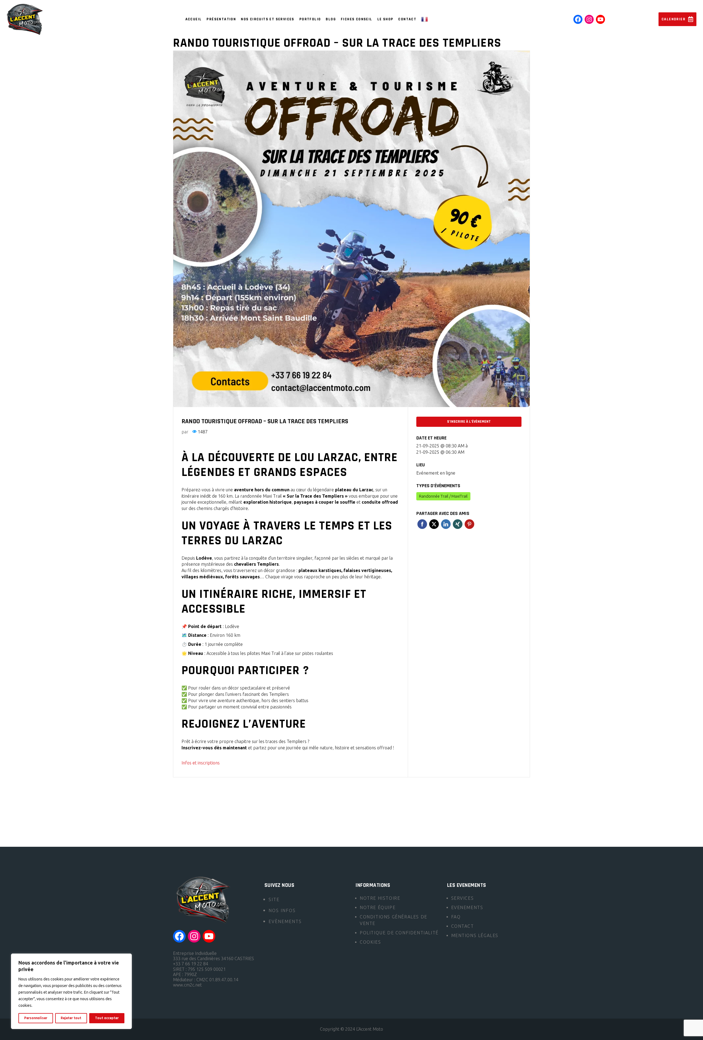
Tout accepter (107, 1018)
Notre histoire (380, 898)
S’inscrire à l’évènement (469, 421)
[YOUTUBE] (600, 19)
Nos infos (282, 910)
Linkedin (446, 524)
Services (462, 898)
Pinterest (469, 524)
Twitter (434, 524)
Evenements (467, 907)
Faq (456, 916)
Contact (462, 926)
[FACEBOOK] (577, 19)
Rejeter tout (71, 1018)
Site (274, 899)
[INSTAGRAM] (589, 19)
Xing (457, 524)
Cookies (370, 942)
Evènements (285, 921)
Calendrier (673, 19)
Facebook (422, 524)
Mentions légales (475, 935)
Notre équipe (377, 907)
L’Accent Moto (369, 1029)
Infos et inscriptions (201, 762)
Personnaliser (35, 1018)
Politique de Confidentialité (399, 932)
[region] (71, 991)
